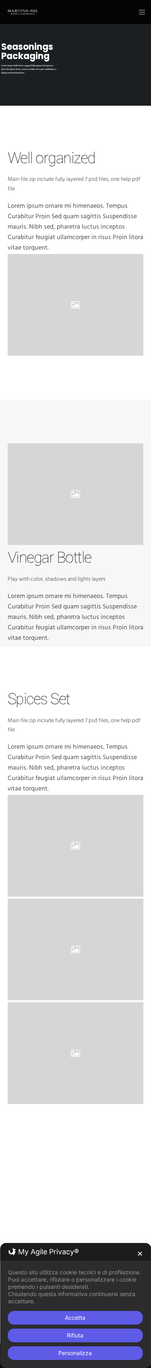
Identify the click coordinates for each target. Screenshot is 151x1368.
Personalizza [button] (75, 1353)
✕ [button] (140, 1253)
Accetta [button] (75, 1317)
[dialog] (75, 1305)
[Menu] (139, 12)
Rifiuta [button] (75, 1335)
